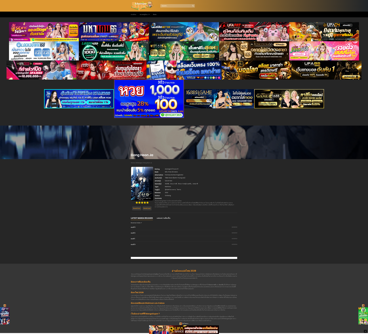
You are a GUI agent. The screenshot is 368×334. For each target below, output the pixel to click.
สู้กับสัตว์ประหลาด (170, 190)
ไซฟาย (179, 190)
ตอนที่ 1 (133, 239)
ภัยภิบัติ (167, 184)
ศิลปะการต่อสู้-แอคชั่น (184, 184)
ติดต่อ (154, 14)
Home (133, 163)
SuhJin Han (168, 181)
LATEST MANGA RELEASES (142, 218)
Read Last (147, 208)
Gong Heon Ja (147, 163)
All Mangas (139, 163)
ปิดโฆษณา (185, 323)
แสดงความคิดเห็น (163, 218)
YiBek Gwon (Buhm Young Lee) (175, 178)
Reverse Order (136, 223)
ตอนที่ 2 (133, 233)
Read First (136, 208)
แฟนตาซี (195, 184)
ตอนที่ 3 (133, 227)
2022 (166, 192)
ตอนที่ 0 (133, 244)
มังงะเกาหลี (173, 184)
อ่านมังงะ (133, 14)
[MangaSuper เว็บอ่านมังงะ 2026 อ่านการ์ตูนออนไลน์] (142, 6)
